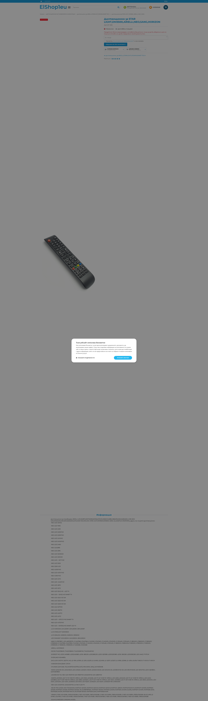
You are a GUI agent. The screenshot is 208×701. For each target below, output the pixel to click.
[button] (85, 358)
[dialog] (104, 350)
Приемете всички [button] (123, 357)
